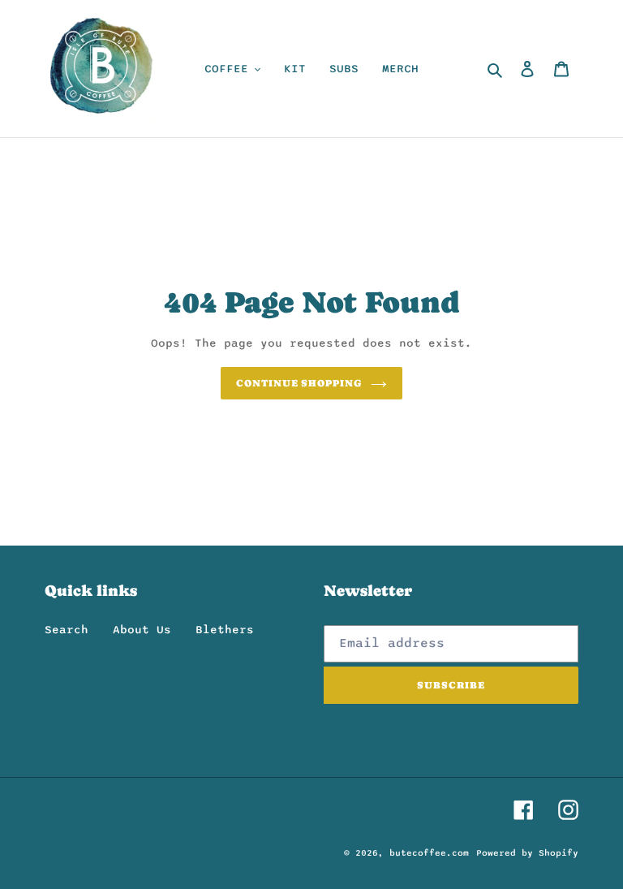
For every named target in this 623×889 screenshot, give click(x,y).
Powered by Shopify (527, 853)
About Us (142, 630)
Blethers (224, 630)
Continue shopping (299, 383)
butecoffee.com (429, 853)
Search (66, 630)
